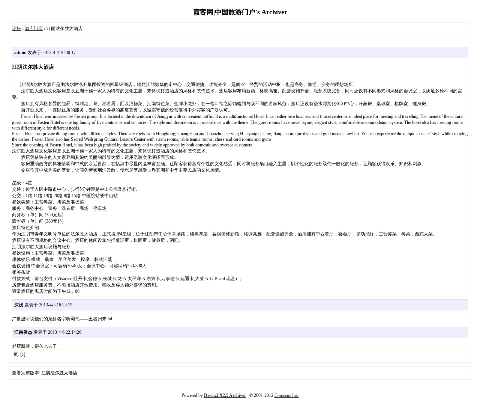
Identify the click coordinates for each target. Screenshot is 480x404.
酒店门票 (34, 28)
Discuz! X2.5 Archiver (225, 395)
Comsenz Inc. (286, 395)
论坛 (16, 28)
